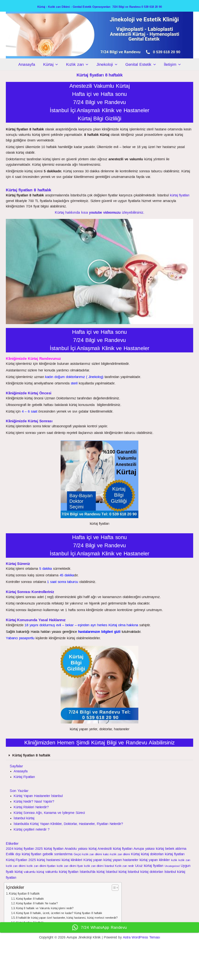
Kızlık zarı (75, 64)
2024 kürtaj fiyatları (20, 849)
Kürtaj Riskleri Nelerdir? (31, 807)
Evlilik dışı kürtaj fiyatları (23, 854)
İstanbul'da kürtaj (92, 872)
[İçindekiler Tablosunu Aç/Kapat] (113, 887)
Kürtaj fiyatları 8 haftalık (31, 755)
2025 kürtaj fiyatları (49, 849)
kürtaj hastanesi (48, 860)
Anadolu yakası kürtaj (81, 849)
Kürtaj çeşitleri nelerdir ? (32, 829)
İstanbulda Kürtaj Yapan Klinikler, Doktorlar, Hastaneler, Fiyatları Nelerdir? (68, 824)
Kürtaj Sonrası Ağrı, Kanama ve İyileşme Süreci (49, 813)
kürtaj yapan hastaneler (120, 860)
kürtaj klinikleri (72, 860)
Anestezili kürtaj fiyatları (115, 849)
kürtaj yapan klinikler (155, 860)
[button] (55, 64)
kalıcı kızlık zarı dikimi (116, 854)
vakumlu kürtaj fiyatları (62, 872)
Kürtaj (48, 64)
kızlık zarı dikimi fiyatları (41, 865)
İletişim (170, 64)
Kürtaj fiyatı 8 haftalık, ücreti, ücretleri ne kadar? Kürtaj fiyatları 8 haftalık (59, 913)
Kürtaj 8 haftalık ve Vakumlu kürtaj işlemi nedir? (44, 908)
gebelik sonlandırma (57, 854)
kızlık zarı (184, 860)
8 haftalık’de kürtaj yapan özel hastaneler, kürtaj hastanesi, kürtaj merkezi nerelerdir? (67, 917)
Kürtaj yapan (92, 860)
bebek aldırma (175, 849)
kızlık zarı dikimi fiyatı (70, 865)
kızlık (174, 860)
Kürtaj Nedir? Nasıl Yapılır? (34, 801)
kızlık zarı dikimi (15, 865)
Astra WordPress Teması (141, 937)
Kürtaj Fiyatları (24, 777)
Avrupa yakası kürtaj (149, 849)
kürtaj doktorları (152, 854)
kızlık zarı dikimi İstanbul (99, 865)
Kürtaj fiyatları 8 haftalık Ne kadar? (37, 903)
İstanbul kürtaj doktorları (145, 872)
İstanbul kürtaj (24, 818)
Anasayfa (26, 64)
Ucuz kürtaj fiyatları (149, 866)
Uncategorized (172, 866)
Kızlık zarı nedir (124, 865)
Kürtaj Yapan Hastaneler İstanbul (38, 796)
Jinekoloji (104, 64)
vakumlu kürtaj (34, 872)
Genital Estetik (138, 64)
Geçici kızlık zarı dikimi (88, 854)
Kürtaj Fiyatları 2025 (21, 860)
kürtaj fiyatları (179, 195)
